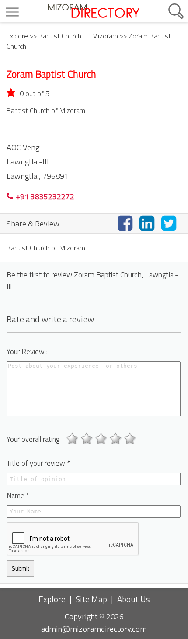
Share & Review (33, 223)
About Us (133, 599)
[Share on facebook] (127, 223)
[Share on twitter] (170, 223)
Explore (17, 36)
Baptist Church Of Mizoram (78, 36)
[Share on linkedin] (149, 223)
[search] (166, 0)
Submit (20, 568)
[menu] (13, 12)
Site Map (91, 599)
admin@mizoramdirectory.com (94, 628)
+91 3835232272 (44, 196)
